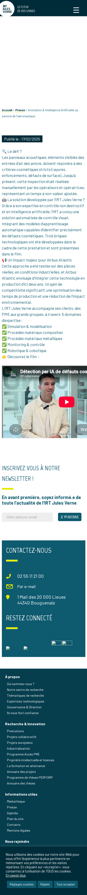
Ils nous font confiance (23, 713)
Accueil (7, 110)
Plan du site (15, 819)
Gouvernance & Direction (24, 707)
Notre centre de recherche (25, 690)
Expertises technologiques (25, 701)
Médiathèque (16, 801)
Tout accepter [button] (66, 884)
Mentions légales (18, 830)
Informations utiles (21, 794)
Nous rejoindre (17, 841)
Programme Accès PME (23, 754)
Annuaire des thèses (21, 783)
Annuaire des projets (21, 772)
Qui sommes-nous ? (20, 684)
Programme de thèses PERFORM (29, 777)
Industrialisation (18, 748)
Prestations (15, 731)
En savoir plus (16, 875)
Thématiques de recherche (25, 695)
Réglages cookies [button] (22, 884)
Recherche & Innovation (25, 724)
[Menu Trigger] (76, 9)
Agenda (12, 813)
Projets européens (20, 743)
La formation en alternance (26, 766)
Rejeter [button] (45, 884)
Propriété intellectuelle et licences (30, 760)
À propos (12, 677)
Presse (20, 110)
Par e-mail (26, 586)
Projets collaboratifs (21, 737)
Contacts (13, 824)
